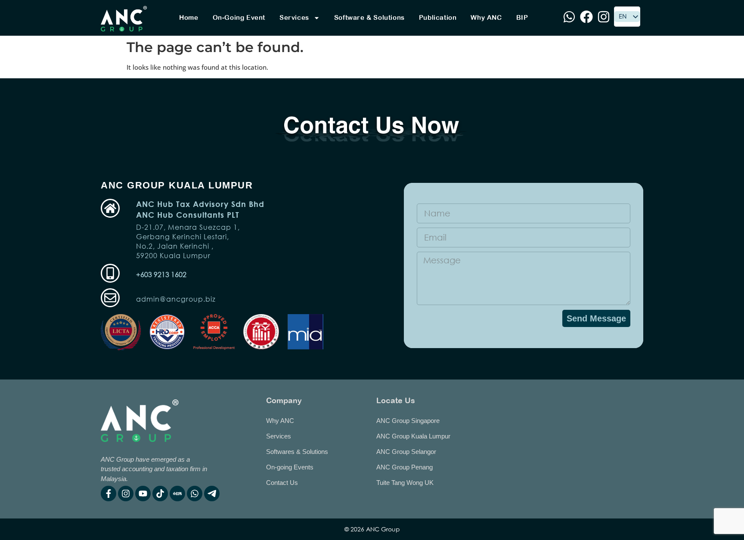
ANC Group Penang (404, 467)
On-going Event (239, 17)
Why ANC (486, 17)
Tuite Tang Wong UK (405, 482)
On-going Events (289, 467)
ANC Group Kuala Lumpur (413, 436)
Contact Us (282, 482)
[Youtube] (143, 493)
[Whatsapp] (194, 493)
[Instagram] (125, 493)
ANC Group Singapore (408, 420)
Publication (438, 17)
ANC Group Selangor (406, 451)
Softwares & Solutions (297, 451)
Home (188, 17)
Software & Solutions (369, 17)
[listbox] (627, 16)
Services (294, 17)
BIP (522, 17)
